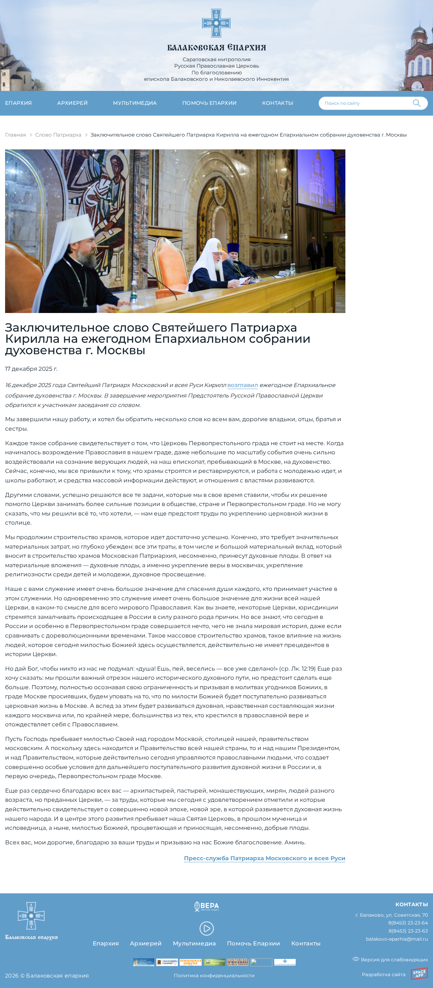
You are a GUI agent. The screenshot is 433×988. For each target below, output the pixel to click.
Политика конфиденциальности (214, 975)
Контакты (278, 103)
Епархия (18, 103)
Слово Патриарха (58, 135)
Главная (15, 135)
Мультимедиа (135, 103)
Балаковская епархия (216, 48)
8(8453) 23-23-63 (408, 931)
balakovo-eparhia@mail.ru (397, 939)
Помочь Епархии (253, 943)
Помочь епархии (209, 103)
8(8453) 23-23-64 (408, 922)
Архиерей (72, 103)
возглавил (242, 385)
